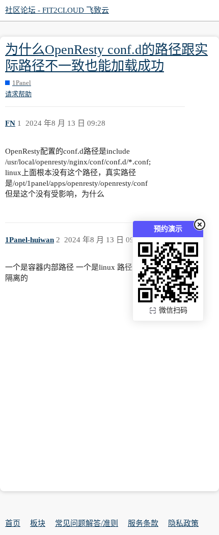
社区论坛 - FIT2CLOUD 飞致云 (57, 10)
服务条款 (143, 523)
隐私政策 (183, 523)
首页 (12, 523)
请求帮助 (18, 94)
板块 (37, 523)
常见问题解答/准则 (86, 523)
